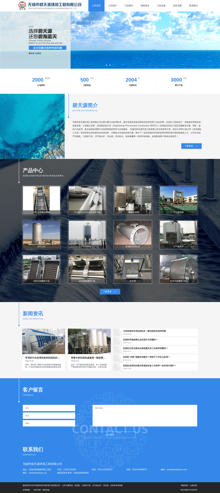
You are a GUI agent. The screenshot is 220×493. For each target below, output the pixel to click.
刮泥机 (77, 485)
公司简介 (112, 5)
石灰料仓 (113, 485)
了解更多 (188, 146)
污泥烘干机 (86, 485)
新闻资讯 (145, 5)
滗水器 (105, 485)
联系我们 (193, 5)
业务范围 (177, 5)
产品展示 (129, 5)
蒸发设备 (46, 490)
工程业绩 (161, 5)
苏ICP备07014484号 (189, 490)
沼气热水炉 (96, 485)
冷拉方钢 (37, 490)
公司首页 (96, 5)
